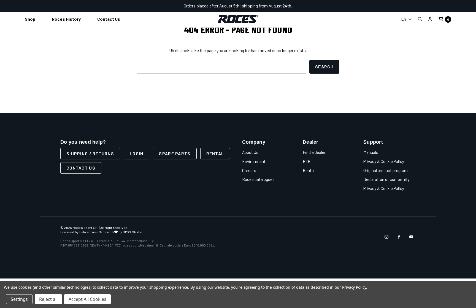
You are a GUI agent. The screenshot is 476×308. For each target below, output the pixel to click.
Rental (215, 153)
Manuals (370, 152)
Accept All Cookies (87, 299)
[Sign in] (430, 19)
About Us (250, 152)
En (404, 19)
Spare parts (174, 153)
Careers (249, 170)
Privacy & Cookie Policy (383, 161)
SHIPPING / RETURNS (90, 153)
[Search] (420, 19)
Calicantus (87, 232)
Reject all (48, 299)
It (406, 30)
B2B (306, 161)
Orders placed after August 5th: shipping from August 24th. (238, 5)
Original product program (385, 170)
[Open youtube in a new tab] (411, 236)
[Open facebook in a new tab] (398, 236)
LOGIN (136, 153)
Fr (406, 38)
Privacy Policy (354, 287)
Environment (254, 161)
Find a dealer (314, 152)
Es (406, 56)
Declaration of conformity (386, 179)
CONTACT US (80, 167)
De (406, 47)
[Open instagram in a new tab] (386, 236)
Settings (19, 299)
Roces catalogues (258, 179)
